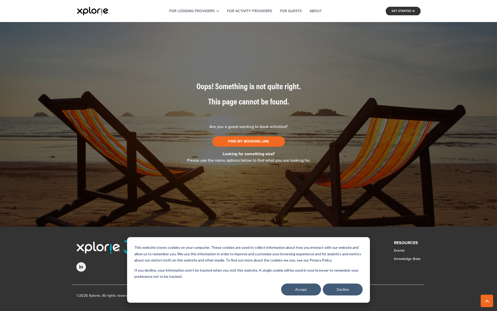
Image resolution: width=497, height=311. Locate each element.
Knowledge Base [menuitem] (407, 259)
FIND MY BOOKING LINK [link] (248, 141)
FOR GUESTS (291, 11)
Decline (343, 289)
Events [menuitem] (399, 250)
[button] (487, 301)
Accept (301, 289)
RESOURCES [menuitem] (406, 243)
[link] (92, 10)
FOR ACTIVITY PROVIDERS (249, 11)
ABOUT (316, 11)
